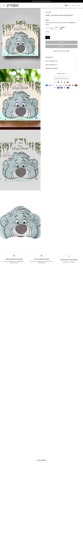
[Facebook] (58, 82)
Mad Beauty (48, 12)
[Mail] (68, 82)
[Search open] (73, 5)
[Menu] (4, 5)
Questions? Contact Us (62, 78)
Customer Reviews (61, 73)
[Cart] (79, 5)
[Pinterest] (64, 82)
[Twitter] (61, 82)
